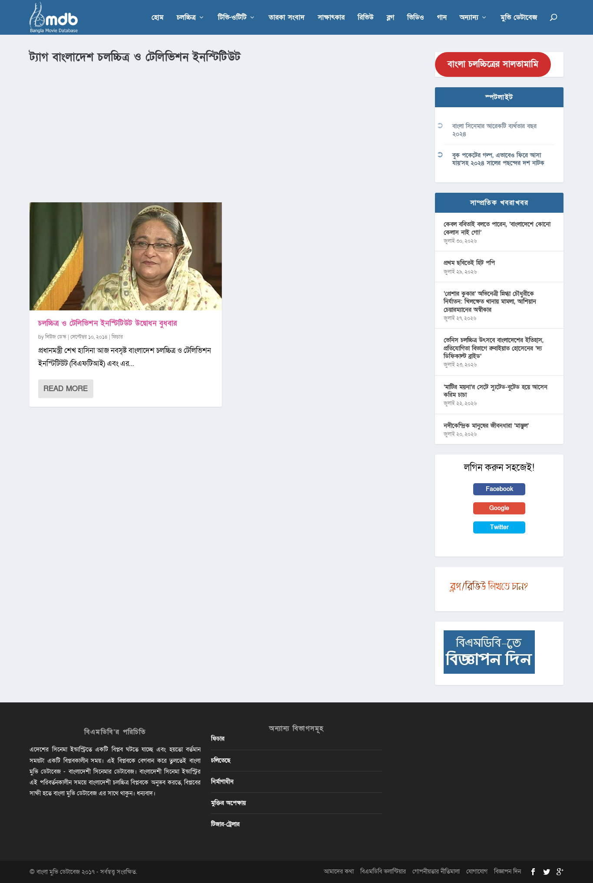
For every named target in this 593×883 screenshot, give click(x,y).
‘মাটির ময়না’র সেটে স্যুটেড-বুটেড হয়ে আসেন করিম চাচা (495, 391)
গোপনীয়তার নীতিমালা (436, 871)
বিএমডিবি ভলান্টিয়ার (383, 871)
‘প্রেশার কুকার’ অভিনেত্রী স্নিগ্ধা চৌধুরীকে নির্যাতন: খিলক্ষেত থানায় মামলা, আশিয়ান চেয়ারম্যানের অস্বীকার (490, 301)
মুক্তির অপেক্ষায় (228, 803)
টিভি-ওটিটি (232, 18)
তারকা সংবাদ (287, 18)
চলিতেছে (221, 760)
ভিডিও (415, 18)
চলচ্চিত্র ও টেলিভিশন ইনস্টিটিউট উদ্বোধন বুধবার (107, 323)
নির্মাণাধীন (222, 782)
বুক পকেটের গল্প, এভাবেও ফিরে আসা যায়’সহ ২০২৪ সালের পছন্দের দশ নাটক (498, 159)
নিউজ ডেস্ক (55, 336)
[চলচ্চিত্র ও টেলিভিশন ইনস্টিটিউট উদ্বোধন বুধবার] (126, 256)
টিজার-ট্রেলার (225, 824)
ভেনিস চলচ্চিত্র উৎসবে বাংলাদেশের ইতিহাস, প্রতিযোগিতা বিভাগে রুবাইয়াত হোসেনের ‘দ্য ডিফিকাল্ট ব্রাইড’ (494, 348)
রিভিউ (366, 18)
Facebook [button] (499, 489)
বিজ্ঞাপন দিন (507, 871)
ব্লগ (390, 18)
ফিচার (117, 336)
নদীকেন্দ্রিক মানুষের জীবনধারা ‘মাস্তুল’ (486, 426)
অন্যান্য (469, 18)
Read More (65, 389)
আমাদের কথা (339, 871)
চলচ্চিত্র (186, 18)
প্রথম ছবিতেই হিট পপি (469, 263)
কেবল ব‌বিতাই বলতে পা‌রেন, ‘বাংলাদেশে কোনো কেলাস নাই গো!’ (497, 228)
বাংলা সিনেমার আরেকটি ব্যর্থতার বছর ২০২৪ (494, 130)
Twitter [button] (499, 527)
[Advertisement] (227, 130)
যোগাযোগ (477, 871)
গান (442, 18)
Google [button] (499, 508)
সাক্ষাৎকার (331, 18)
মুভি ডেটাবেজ (519, 18)
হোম (158, 18)
